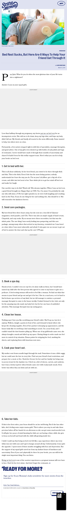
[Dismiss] (64, 494)
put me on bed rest (48, 133)
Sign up (55, 493)
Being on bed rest (8, 460)
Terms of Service (25, 488)
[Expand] (58, 494)
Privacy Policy (32, 488)
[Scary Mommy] (10, 6)
